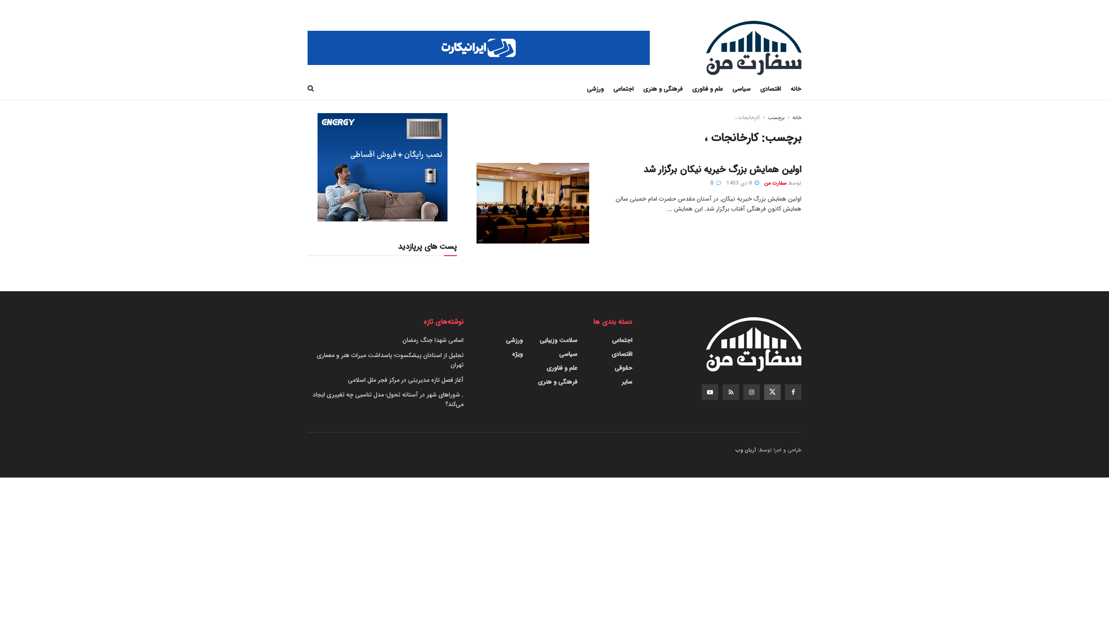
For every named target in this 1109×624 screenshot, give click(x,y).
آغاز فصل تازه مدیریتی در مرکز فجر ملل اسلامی (406, 380)
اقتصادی (770, 89)
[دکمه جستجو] (311, 89)
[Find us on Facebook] (793, 392)
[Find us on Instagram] (751, 392)
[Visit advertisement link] (479, 48)
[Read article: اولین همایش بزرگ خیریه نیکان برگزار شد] (533, 203)
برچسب (776, 118)
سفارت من (775, 183)
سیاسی (742, 89)
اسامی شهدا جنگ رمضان (433, 340)
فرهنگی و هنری (663, 89)
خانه (796, 89)
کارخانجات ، (747, 118)
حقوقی (623, 368)
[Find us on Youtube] (710, 392)
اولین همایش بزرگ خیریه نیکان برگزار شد (722, 169)
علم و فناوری (707, 89)
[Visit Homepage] (753, 48)
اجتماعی (623, 89)
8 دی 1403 (740, 183)
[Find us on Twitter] (772, 392)
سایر (627, 382)
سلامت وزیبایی (558, 340)
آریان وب (746, 450)
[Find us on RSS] (731, 392)
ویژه (517, 354)
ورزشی (595, 89)
